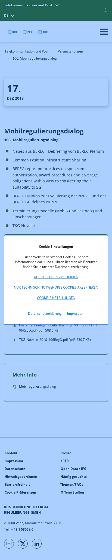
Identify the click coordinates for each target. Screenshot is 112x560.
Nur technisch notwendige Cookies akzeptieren (56, 287)
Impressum (75, 313)
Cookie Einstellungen (56, 297)
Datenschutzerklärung (45, 313)
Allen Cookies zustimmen (56, 277)
